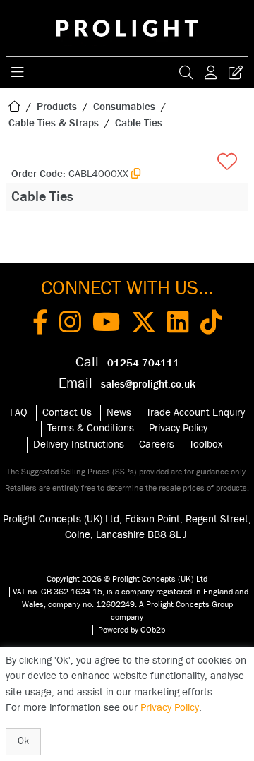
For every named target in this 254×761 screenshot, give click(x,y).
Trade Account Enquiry (195, 413)
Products (57, 107)
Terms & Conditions (90, 428)
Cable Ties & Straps (53, 123)
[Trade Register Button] (235, 72)
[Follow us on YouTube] (106, 325)
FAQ (19, 413)
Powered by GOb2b (131, 630)
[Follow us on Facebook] (40, 325)
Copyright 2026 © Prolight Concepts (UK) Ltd (127, 579)
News (119, 413)
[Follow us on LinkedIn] (178, 325)
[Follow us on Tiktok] (211, 325)
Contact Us (67, 413)
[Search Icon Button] (186, 72)
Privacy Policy (178, 428)
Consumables (124, 107)
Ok (23, 741)
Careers (156, 444)
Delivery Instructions (78, 444)
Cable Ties (138, 123)
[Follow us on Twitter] (144, 325)
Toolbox (205, 444)
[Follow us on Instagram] (70, 325)
